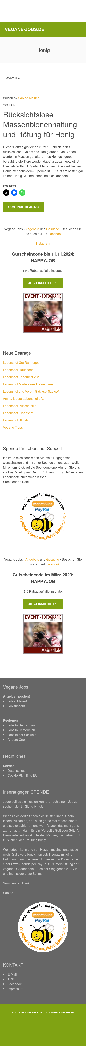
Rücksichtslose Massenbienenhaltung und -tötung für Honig (40, 124)
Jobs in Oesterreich (21, 730)
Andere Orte (16, 739)
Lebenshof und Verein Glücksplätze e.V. (31, 391)
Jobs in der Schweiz (22, 734)
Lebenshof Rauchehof (18, 369)
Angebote (32, 229)
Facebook (55, 233)
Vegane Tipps (13, 427)
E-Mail (12, 974)
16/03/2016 (9, 104)
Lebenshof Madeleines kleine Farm (28, 384)
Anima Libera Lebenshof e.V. (23, 398)
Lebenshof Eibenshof (18, 413)
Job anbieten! (17, 701)
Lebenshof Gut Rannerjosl (21, 362)
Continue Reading (23, 207)
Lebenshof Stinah (15, 420)
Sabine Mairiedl (29, 98)
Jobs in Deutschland (22, 725)
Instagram (43, 243)
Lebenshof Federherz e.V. (21, 377)
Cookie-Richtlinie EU (23, 775)
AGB (11, 979)
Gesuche (52, 229)
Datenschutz (16, 770)
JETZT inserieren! (43, 283)
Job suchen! (16, 706)
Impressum (15, 988)
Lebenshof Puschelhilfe (19, 405)
